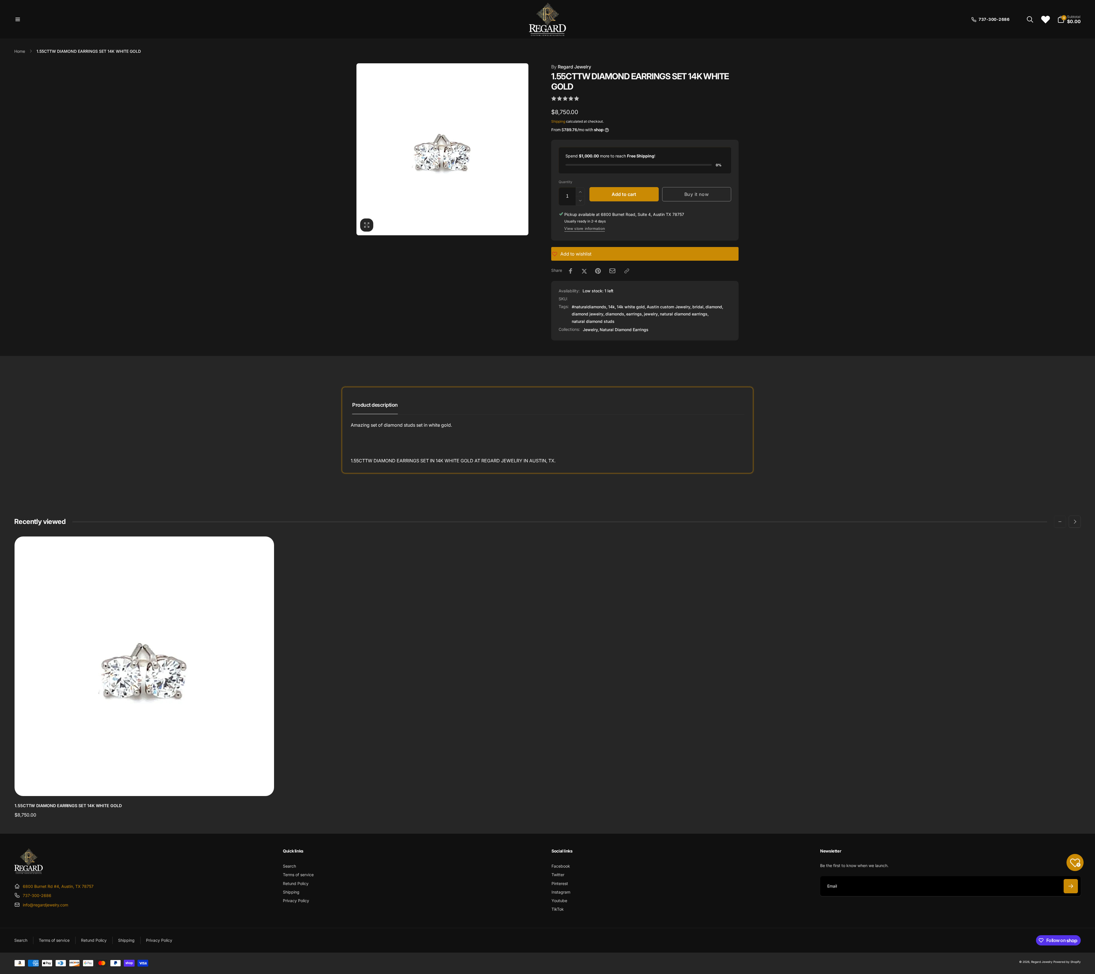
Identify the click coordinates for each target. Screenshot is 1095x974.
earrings (634, 313)
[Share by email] (612, 270)
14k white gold (631, 306)
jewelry (651, 313)
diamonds (614, 313)
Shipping (558, 121)
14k (611, 306)
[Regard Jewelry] (28, 872)
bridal (697, 306)
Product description (375, 405)
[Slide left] (1060, 522)
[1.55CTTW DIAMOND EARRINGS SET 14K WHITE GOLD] (144, 785)
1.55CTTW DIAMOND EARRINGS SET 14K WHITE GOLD (68, 805)
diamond (713, 306)
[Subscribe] (1071, 886)
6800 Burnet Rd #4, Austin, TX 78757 (58, 886)
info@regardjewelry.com (45, 904)
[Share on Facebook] (570, 271)
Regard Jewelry (571, 67)
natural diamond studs (593, 321)
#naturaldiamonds (589, 306)
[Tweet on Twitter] (584, 271)
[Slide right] (1075, 522)
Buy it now (696, 194)
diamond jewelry (587, 313)
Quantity (565, 182)
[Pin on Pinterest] (598, 271)
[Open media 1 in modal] (442, 149)
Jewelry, (591, 329)
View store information (584, 228)
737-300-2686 (37, 895)
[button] (17, 19)
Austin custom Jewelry (668, 306)
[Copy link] (627, 271)
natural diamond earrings (683, 313)
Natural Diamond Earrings (624, 329)
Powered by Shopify (1067, 961)
